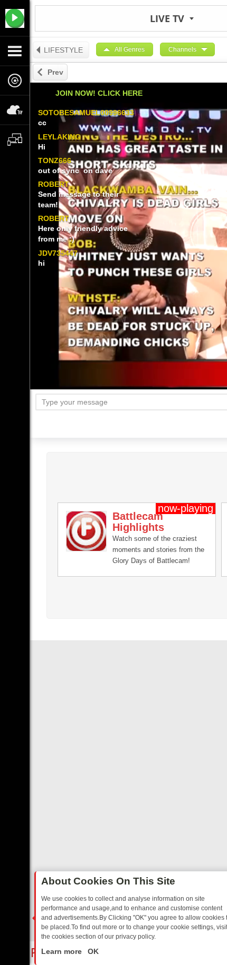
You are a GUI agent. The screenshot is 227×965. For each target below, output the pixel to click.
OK (92, 951)
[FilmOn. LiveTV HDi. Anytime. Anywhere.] (15, 18)
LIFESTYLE (63, 50)
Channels (182, 49)
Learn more (62, 951)
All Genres (130, 49)
